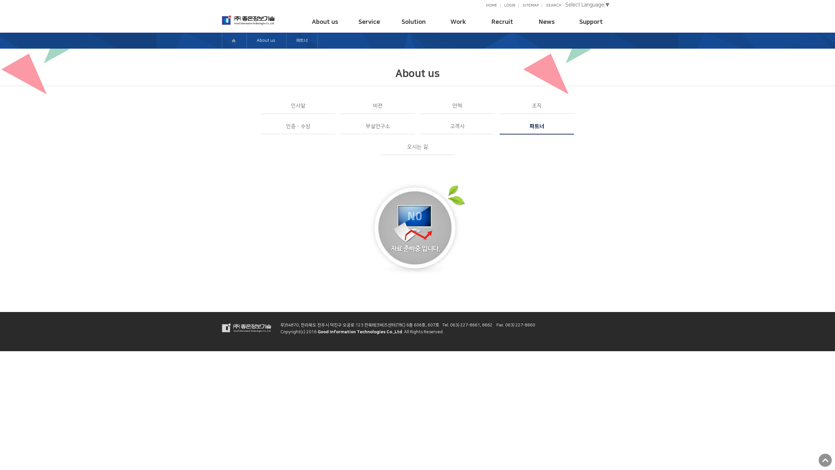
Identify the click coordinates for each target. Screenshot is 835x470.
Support (591, 22)
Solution (414, 22)
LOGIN (509, 5)
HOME (491, 5)
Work (458, 22)
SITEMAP (531, 5)
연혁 (457, 106)
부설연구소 (378, 126)
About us (325, 22)
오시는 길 (417, 147)
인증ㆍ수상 (298, 126)
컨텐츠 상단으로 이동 (825, 460)
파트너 (537, 126)
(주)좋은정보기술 (248, 20)
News (547, 22)
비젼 (378, 106)
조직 (537, 106)
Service (369, 22)
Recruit (502, 22)
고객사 (457, 126)
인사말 (298, 106)
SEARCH (553, 5)
